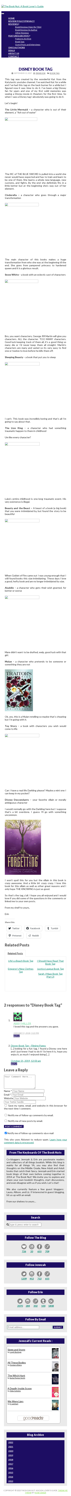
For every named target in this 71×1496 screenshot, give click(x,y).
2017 (10, 1464)
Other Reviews (22, 33)
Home (11, 18)
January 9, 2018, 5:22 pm (26, 1033)
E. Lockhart (14, 1404)
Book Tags (19, 41)
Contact (13, 56)
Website (8, 1098)
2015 (10, 1472)
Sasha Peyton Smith (17, 1378)
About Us (13, 53)
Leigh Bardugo (15, 1352)
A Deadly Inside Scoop (20, 1388)
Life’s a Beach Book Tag (20, 960)
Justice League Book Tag (50, 968)
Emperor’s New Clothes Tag (20, 970)
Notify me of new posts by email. (25, 1120)
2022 (10, 1442)
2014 (10, 1476)
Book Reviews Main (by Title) (28, 27)
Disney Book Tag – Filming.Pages (28, 1045)
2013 (10, 1481)
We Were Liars (15, 1401)
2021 (10, 1446)
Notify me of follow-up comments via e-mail (30, 1133)
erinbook (40, 73)
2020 (10, 1451)
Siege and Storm (16, 1349)
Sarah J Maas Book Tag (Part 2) (50, 975)
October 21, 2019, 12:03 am (26, 1060)
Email (7, 1094)
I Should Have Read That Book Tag (50, 962)
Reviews (13, 24)
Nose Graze (40, 1493)
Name (8, 1090)
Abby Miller (22, 1023)
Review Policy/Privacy (21, 21)
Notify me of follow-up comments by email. (30, 1115)
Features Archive (18, 35)
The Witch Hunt (16, 1375)
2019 (10, 1455)
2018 (10, 1459)
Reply (16, 1036)
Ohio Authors (16, 47)
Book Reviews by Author (26, 30)
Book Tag (55, 73)
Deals (11, 50)
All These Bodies (17, 1362)
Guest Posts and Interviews (27, 44)
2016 (10, 1468)
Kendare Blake (16, 1365)
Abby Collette (15, 1391)
